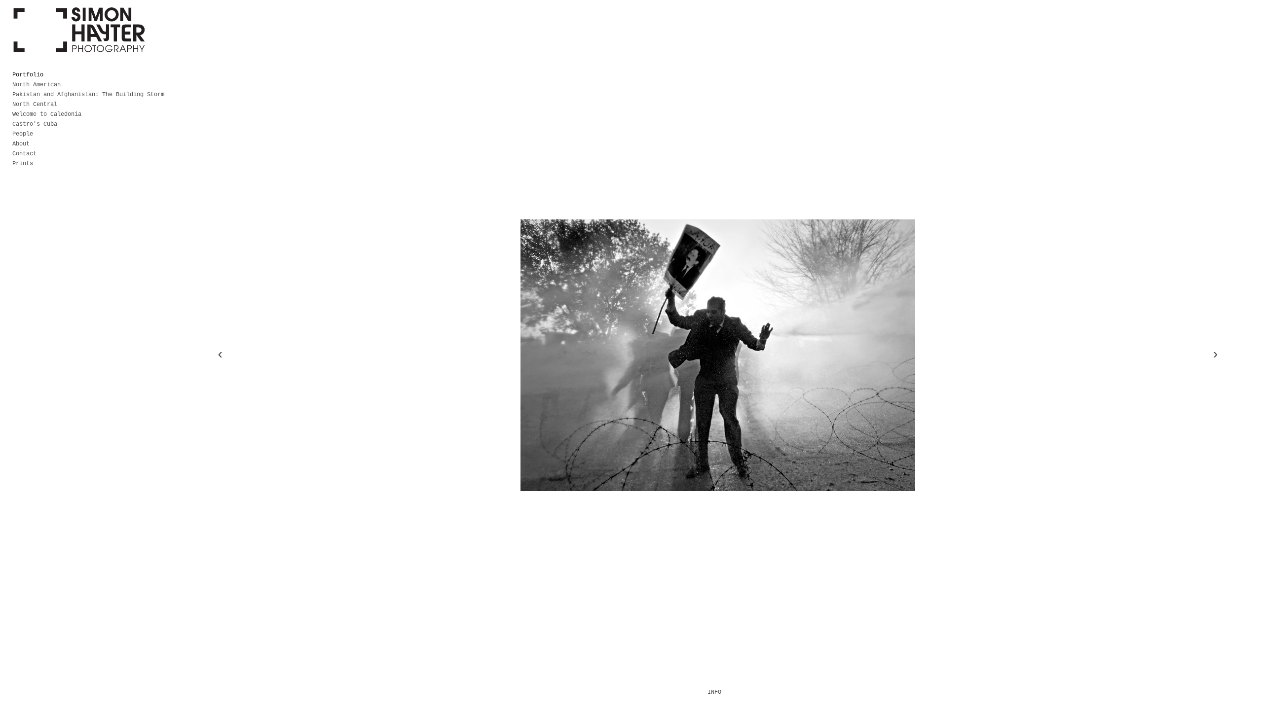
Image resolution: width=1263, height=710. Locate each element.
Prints (22, 163)
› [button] (1215, 355)
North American (36, 84)
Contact (24, 153)
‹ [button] (220, 355)
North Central (34, 104)
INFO (714, 692)
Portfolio (27, 74)
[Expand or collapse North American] (67, 85)
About (21, 144)
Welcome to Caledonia (46, 114)
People (22, 134)
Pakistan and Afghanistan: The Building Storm (88, 94)
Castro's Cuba (34, 124)
